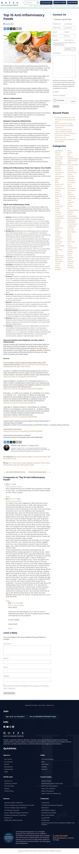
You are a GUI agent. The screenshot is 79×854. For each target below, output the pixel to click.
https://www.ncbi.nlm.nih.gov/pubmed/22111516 (19, 403)
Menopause (72, 188)
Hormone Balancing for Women (15, 807)
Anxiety (57, 166)
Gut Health (59, 250)
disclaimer (24, 843)
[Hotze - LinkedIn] (13, 724)
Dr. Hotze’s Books (47, 759)
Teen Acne (71, 242)
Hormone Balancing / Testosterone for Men (19, 805)
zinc (33, 268)
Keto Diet (71, 178)
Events (6, 764)
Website (6, 676)
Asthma (58, 174)
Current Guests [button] (46, 2)
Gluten (57, 247)
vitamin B (36, 221)
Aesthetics (59, 159)
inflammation (8, 465)
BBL (56, 180)
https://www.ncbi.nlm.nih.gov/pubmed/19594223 (20, 377)
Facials (57, 234)
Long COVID (45, 818)
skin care (71, 230)
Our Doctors (8, 762)
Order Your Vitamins (48, 788)
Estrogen (58, 232)
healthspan (59, 261)
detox (57, 230)
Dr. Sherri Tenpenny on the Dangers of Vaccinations (16, 472)
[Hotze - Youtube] (7, 724)
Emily (11, 484)
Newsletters (8, 767)
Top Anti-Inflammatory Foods (24, 465)
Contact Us (50, 705)
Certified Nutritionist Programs (52, 805)
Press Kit (44, 769)
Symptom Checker (31, 705)
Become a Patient (60, 2)
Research (15, 332)
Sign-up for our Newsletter (15, 717)
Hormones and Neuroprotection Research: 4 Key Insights (65, 139)
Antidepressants (61, 164)
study (28, 233)
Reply (8, 497)
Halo (56, 253)
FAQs (6, 772)
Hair (56, 251)
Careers (7, 788)
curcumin (35, 290)
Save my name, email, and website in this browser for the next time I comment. (26, 687)
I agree (56, 92)
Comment (7, 644)
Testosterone (72, 247)
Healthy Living (32, 457)
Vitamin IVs (8, 818)
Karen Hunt (13, 499)
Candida (58, 212)
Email (5, 667)
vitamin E (16, 308)
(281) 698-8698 (73, 2)
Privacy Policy (9, 791)
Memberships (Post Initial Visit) (52, 783)
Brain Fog (58, 196)
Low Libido (71, 182)
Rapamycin (71, 226)
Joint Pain (71, 176)
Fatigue (58, 236)
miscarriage (72, 198)
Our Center (8, 759)
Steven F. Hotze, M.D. (30, 445)
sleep (69, 234)
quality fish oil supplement (26, 227)
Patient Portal (46, 781)
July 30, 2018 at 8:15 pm (14, 501)
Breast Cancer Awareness (59, 204)
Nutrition (71, 212)
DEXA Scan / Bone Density (13, 820)
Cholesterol (59, 216)
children (58, 214)
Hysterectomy (72, 160)
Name (6, 658)
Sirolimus (71, 228)
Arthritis (58, 168)
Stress (70, 236)
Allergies (58, 160)
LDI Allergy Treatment (12, 810)
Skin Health (72, 232)
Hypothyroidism (73, 159)
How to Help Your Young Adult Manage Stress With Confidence (64, 125)
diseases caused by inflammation (38, 463)
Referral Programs (47, 791)
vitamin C (39, 268)
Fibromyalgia (59, 246)
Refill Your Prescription (49, 786)
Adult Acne (59, 157)
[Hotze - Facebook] (4, 724)
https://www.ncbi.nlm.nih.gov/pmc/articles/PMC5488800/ (23, 389)
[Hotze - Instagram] (10, 724)
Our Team (42, 705)
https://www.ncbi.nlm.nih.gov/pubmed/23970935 (20, 417)
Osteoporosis (72, 216)
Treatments (45, 802)
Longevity (71, 180)
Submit (55, 106)
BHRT (57, 182)
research (21, 147)
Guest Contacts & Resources (51, 793)
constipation (59, 218)
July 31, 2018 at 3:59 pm (16, 605)
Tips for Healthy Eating (70, 251)
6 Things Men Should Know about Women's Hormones (39, 472)
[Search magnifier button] (37, 3)
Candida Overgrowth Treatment (15, 815)
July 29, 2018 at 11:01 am (14, 486)
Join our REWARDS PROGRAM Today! (42, 717)
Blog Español (21, 457)
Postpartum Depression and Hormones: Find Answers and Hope (65, 119)
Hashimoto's (59, 255)
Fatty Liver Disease (47, 815)
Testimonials (8, 769)
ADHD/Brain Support (48, 810)
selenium (28, 268)
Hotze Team (15, 603)
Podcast (44, 767)
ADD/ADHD (59, 151)
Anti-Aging (59, 162)
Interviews (45, 764)
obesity (70, 214)
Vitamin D (71, 267)
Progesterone (72, 224)
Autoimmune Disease (48, 812)
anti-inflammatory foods (17, 463)
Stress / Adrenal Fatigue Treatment (16, 812)
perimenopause (73, 218)
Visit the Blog (9, 786)
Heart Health (42, 457)
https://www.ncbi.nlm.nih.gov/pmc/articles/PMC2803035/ (23, 431)
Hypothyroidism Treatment (13, 802)
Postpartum (45, 820)
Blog (15, 457)
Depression (59, 228)
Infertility (71, 170)
